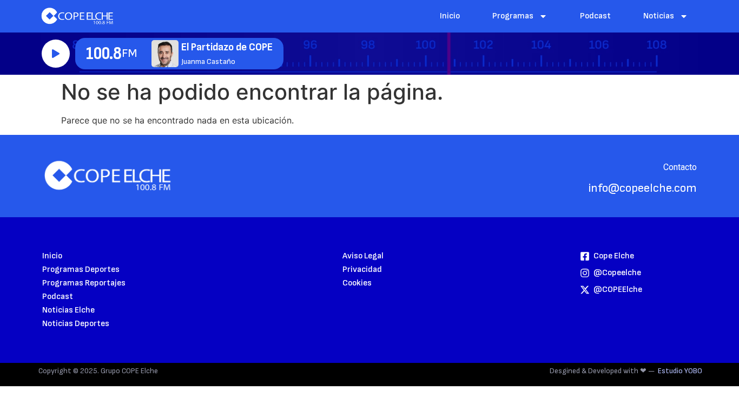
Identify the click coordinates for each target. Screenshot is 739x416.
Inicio (450, 16)
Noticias (658, 16)
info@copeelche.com (643, 188)
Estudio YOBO (680, 370)
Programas (512, 16)
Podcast (595, 16)
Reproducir (56, 54)
